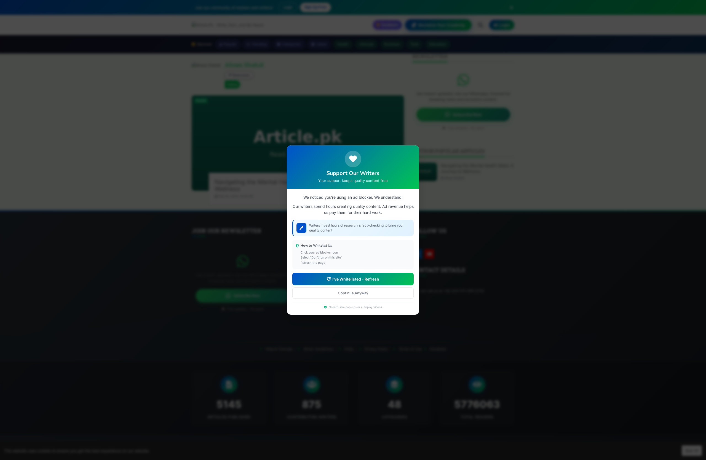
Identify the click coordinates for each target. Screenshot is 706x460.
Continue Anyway (353, 293)
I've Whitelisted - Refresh (355, 279)
